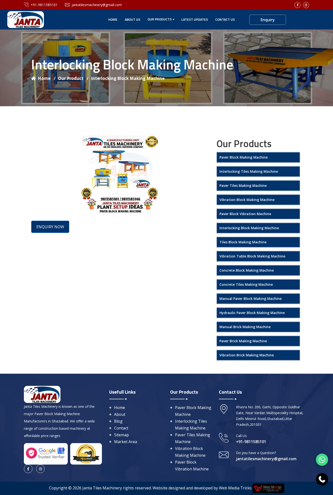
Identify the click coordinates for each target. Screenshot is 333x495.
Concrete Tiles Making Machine (246, 284)
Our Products (159, 19)
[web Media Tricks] (268, 488)
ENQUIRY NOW (50, 226)
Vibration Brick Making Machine (246, 355)
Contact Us (225, 19)
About (119, 414)
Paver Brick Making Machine (243, 341)
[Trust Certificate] (86, 453)
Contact (121, 428)
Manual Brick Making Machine (245, 326)
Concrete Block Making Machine (246, 270)
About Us (132, 19)
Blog (118, 421)
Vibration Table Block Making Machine (252, 256)
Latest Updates (194, 19)
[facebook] (297, 5)
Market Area (125, 441)
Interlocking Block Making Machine (128, 78)
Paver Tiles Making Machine (243, 185)
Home (113, 19)
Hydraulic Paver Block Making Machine (252, 312)
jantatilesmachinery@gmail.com (97, 4)
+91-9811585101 (44, 4)
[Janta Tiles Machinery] (25, 19)
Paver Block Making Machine (243, 157)
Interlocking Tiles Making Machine (248, 171)
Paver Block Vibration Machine (245, 213)
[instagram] (306, 5)
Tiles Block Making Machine (242, 242)
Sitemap (121, 435)
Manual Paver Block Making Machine (250, 298)
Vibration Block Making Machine (246, 199)
